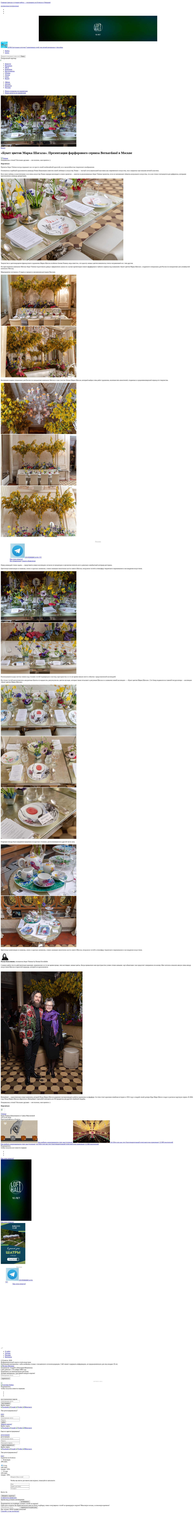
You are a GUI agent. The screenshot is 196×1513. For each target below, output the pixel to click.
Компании (8, 69)
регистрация (5, 1435)
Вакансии (8, 86)
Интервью (8, 66)
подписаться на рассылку (29, 1507)
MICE (7, 67)
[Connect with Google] (12, 1407)
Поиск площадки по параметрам (16, 91)
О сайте (7, 1351)
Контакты (8, 1357)
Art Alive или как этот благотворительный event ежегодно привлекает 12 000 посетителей (141, 1142)
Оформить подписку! (8, 1496)
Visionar (5, 158)
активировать (25, 1501)
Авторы (7, 84)
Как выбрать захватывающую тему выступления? (55, 1142)
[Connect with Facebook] (5, 1407)
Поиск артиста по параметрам (15, 93)
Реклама (8, 87)
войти (3, 1422)
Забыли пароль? (6, 1424)
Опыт (7, 77)
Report (7, 78)
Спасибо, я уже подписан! (10, 1511)
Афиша (7, 82)
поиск (7, 53)
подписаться (5, 1378)
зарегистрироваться (8, 1445)
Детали (7, 75)
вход (2, 1414)
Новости (8, 64)
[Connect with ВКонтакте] (27, 1407)
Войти (7, 51)
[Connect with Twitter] (19, 1407)
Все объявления (15, 561)
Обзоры (7, 73)
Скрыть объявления (28, 561)
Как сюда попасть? (16, 559)
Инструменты (10, 71)
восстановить (6, 1403)
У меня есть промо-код (9, 1498)
